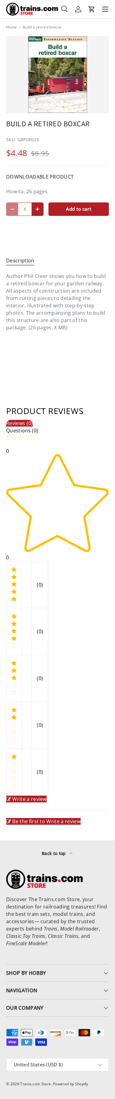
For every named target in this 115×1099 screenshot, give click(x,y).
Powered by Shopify (70, 1083)
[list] (57, 74)
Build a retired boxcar (42, 27)
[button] (91, 9)
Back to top (54, 853)
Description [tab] (20, 260)
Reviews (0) (19, 423)
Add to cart (78, 209)
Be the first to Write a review (46, 821)
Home (11, 27)
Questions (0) (22, 430)
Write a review (29, 799)
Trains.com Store (35, 1083)
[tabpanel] (57, 301)
